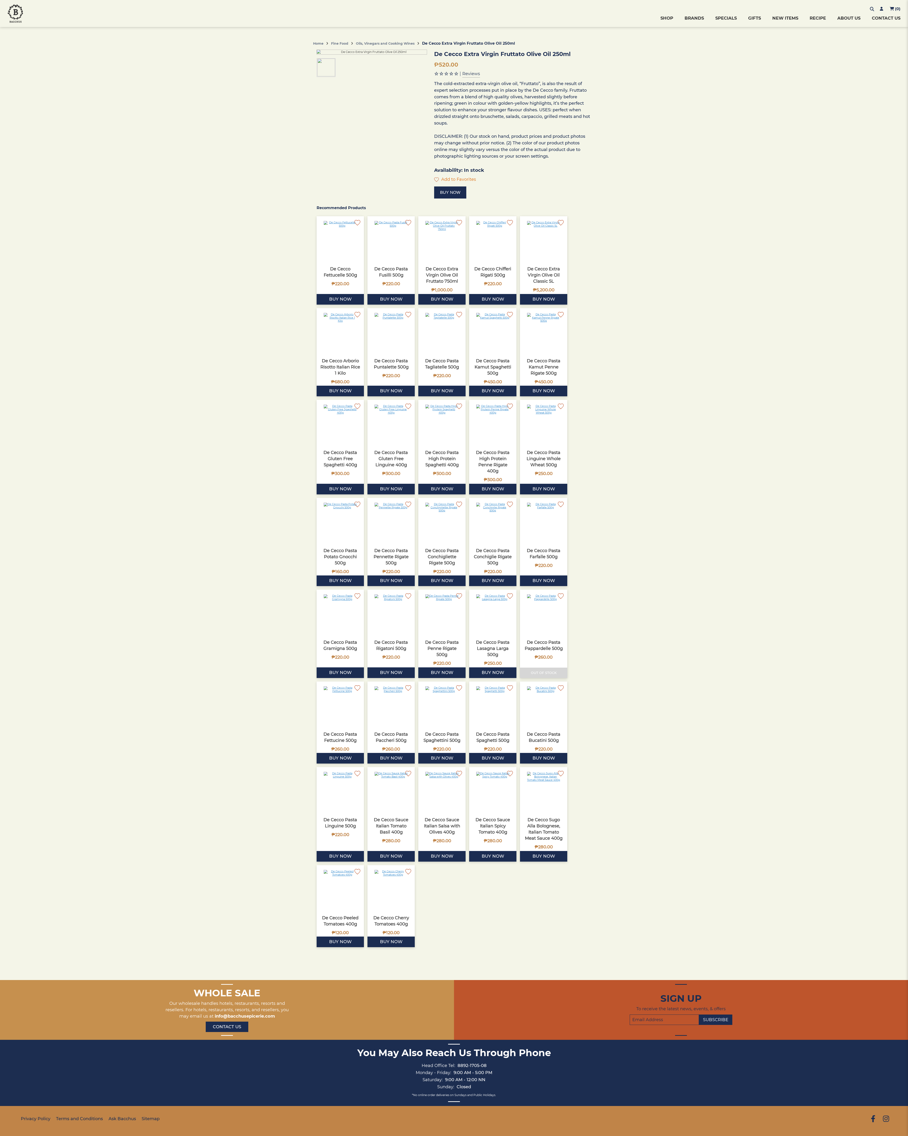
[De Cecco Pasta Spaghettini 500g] (442, 705)
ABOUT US (848, 18)
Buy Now (450, 192)
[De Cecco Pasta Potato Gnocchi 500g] (340, 521)
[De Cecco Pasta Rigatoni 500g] (391, 613)
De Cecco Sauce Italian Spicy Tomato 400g (493, 826)
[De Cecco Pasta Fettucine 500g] (340, 705)
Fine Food (339, 43)
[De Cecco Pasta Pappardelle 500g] (543, 613)
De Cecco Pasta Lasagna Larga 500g (493, 648)
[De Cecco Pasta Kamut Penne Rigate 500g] (543, 331)
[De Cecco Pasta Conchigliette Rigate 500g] (442, 521)
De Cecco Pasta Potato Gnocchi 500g (340, 557)
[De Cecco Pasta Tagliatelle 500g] (442, 331)
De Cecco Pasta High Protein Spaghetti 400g (442, 458)
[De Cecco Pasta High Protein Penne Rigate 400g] (492, 423)
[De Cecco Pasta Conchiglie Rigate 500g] (492, 521)
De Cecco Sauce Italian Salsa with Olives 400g (442, 826)
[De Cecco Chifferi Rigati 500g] (492, 239)
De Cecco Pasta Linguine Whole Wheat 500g (544, 458)
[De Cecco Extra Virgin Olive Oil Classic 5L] (543, 239)
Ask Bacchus (122, 1118)
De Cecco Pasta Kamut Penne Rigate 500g (543, 367)
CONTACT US (886, 18)
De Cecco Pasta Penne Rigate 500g (442, 648)
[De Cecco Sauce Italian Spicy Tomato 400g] (492, 790)
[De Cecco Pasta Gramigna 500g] (340, 613)
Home (318, 43)
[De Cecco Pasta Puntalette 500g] (391, 331)
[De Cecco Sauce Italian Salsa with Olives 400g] (442, 790)
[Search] (872, 9)
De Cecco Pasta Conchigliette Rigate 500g (442, 557)
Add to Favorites (458, 179)
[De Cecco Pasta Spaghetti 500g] (492, 705)
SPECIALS (726, 18)
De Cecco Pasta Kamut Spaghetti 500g (493, 367)
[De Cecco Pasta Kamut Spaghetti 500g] (492, 331)
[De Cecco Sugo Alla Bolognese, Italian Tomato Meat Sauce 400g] (543, 790)
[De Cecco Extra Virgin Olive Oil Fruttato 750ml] (442, 239)
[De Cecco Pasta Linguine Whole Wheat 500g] (543, 423)
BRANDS (694, 18)
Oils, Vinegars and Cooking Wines (385, 43)
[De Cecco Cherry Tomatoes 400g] (391, 888)
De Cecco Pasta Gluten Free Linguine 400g (391, 458)
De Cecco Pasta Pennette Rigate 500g (391, 557)
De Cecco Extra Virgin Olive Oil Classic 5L (543, 275)
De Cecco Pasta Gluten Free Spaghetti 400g (340, 458)
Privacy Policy (35, 1118)
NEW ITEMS (785, 18)
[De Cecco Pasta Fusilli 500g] (391, 239)
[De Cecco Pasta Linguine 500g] (340, 790)
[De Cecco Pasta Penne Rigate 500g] (442, 613)
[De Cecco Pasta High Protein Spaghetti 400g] (442, 423)
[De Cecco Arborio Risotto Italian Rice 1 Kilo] (340, 331)
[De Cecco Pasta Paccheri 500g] (391, 705)
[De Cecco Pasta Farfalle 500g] (543, 521)
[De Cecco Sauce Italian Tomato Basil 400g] (391, 790)
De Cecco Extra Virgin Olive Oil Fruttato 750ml (442, 275)
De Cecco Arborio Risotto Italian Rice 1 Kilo (340, 367)
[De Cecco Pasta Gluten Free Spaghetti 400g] (340, 423)
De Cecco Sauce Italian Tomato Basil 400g (391, 826)
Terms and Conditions (79, 1118)
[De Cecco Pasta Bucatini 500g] (543, 705)
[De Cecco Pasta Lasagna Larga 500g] (492, 613)
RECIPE (818, 18)
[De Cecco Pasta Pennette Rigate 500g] (391, 521)
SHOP (666, 18)
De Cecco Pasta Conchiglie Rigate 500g (493, 557)
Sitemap (151, 1118)
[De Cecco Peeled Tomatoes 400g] (340, 888)
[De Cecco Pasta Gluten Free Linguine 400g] (391, 423)
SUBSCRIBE (715, 1019)
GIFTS (754, 18)
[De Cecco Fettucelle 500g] (340, 239)
